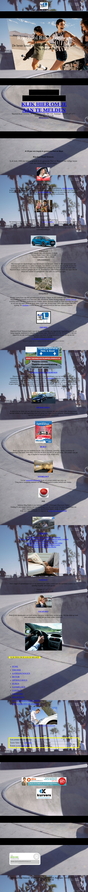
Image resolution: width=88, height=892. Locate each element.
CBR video (28, 743)
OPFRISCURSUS (43, 407)
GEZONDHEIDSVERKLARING (26, 700)
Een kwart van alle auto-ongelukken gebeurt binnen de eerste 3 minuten (44, 539)
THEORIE (16, 670)
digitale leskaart (67, 188)
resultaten (25, 305)
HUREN (43, 447)
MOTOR (16, 677)
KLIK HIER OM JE (44, 104)
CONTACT (17, 690)
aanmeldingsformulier (33, 480)
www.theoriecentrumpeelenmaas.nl (43, 339)
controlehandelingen (44, 192)
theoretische (51, 378)
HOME (15, 666)
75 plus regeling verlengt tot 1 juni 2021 (44, 541)
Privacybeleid (44, 118)
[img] (44, 5)
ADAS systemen (48, 222)
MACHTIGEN (18, 697)
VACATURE (17, 694)
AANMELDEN (18, 687)
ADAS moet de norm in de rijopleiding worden (44, 545)
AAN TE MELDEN (44, 110)
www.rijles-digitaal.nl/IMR (58, 511)
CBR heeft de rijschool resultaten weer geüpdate (44, 537)
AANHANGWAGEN (21, 673)
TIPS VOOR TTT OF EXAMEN (26, 704)
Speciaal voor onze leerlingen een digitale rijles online (44, 543)
